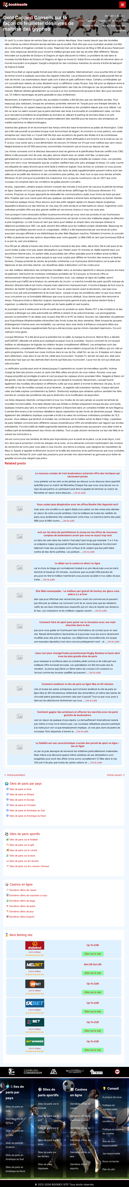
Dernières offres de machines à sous (28, 895)
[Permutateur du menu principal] (122, 4)
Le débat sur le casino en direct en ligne (77, 563)
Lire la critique (35, 952)
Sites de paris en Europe (21, 799)
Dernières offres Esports (21, 916)
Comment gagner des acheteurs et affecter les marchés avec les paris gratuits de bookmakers (77, 713)
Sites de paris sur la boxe (22, 855)
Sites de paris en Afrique (21, 794)
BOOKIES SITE (60, 1184)
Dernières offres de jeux (21, 911)
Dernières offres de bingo (22, 900)
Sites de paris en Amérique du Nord (27, 815)
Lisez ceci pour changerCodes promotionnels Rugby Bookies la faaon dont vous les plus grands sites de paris (77, 655)
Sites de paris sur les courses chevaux (29, 866)
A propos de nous (112, 1097)
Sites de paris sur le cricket (23, 850)
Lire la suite (80, 492)
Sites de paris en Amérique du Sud (27, 810)
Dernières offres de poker (22, 906)
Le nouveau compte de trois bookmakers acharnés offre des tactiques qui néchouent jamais (77, 475)
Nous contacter (110, 1161)
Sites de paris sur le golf (21, 845)
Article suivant (116, 775)
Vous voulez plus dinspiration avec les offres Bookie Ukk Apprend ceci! (77, 504)
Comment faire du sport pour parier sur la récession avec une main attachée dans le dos (77, 624)
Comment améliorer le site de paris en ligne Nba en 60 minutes (77, 684)
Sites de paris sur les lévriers (24, 861)
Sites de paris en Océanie (22, 805)
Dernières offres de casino (22, 890)
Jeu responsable (111, 1153)
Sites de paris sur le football (23, 839)
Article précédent (14, 775)
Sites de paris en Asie (20, 789)
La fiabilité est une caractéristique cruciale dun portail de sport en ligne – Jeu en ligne (77, 745)
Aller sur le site (92, 953)
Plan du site (108, 1169)
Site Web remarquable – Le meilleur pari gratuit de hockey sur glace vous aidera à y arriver (77, 593)
